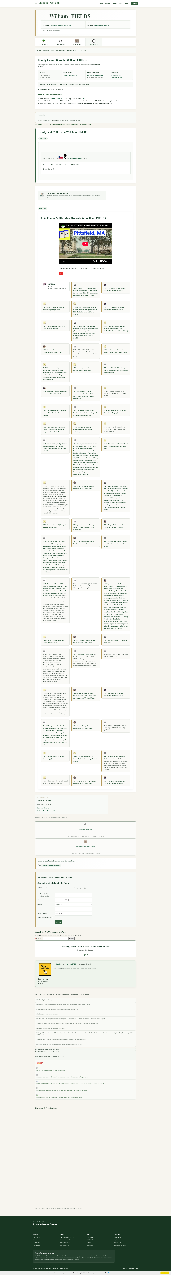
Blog (137, 1268)
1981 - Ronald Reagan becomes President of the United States (83, 727)
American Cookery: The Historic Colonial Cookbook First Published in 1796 (59, 1044)
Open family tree (116, 75)
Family (39, 50)
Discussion (83, 50)
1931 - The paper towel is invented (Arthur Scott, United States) (84, 369)
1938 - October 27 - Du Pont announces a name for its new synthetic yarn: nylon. (82, 429)
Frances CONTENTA (57, 99)
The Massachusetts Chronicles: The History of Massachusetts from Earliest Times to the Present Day (67, 1023)
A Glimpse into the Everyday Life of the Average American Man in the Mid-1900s (63, 124)
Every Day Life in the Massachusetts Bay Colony (51, 1028)
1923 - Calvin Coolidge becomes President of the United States (114, 308)
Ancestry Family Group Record (85, 846)
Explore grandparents (70, 75)
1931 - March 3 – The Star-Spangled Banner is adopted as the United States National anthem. (116, 370)
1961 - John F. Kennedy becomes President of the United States (83, 542)
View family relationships (95, 75)
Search (101, 3)
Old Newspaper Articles (67, 1237)
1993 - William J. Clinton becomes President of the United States (114, 782)
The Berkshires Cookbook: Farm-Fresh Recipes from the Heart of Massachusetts (61, 1039)
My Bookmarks (118, 1240)
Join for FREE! (71, 964)
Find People (36, 1237)
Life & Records (60, 50)
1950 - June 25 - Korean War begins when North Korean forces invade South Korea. (84, 527)
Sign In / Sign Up (119, 1242)
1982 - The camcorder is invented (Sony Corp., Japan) (53, 757)
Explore (107, 3)
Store (126, 3)
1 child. (84, 99)
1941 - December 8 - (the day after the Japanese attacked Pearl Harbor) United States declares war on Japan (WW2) (55, 447)
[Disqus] (85, 1132)
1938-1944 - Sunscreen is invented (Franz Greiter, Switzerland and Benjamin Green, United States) (54, 429)
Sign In (135, 3)
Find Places (36, 1240)
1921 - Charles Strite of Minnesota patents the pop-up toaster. (54, 308)
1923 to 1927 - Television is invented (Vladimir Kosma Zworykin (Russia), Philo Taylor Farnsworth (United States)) (85, 310)
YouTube (131, 1268)
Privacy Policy (64, 1268)
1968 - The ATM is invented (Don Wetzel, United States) (53, 641)
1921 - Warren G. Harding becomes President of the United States (115, 289)
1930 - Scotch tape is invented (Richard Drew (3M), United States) (115, 351)
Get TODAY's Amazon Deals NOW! (47, 1052)
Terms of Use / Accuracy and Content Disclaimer (45, 1268)
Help (120, 3)
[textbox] (55, 938)
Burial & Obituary (72, 50)
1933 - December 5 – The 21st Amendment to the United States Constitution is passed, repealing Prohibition (83, 395)
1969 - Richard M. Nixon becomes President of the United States (84, 641)
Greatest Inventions (66, 1240)
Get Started (90, 1237)
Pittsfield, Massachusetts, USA (60, 25)
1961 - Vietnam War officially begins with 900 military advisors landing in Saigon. (115, 543)
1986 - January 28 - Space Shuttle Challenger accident (114, 757)
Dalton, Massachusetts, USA (46, 811)
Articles (114, 3)
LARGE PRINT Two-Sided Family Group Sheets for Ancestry (85, 853)
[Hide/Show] (43, 138)
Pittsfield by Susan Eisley (44, 1000)
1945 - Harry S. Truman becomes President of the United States (83, 487)
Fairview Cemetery (43, 808)
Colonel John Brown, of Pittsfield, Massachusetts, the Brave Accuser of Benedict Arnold (63, 1004)
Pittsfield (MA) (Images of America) (47, 1014)
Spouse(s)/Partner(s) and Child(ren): (50, 94)
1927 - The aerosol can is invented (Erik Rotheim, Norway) (54, 327)
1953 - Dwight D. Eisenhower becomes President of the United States (116, 526)
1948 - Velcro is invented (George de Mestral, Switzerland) (54, 526)
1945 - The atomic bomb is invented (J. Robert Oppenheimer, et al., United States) (116, 446)
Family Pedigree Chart (85, 829)
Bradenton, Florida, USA (102, 25)
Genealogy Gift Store (120, 1245)
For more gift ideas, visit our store (47, 1049)
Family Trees (36, 1245)
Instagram (124, 1268)
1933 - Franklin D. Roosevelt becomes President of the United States (55, 392)
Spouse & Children (48, 50)
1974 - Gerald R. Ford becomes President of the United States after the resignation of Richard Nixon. (84, 695)
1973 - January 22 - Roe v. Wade (83, 654)
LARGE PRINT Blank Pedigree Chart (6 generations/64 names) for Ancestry (85, 836)
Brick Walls (90, 1240)
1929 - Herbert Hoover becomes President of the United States (53, 351)
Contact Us (90, 1245)
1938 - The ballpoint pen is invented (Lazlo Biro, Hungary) (115, 411)
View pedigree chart (117, 77)
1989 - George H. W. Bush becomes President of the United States (84, 782)
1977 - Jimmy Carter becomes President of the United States (113, 694)
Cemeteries (36, 1242)
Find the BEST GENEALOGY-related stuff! (49, 1056)
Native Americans (65, 1242)
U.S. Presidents (64, 1245)
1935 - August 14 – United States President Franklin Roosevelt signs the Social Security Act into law (85, 412)
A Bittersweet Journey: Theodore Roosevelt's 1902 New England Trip (57, 1009)
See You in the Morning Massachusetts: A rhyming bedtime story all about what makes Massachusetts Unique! (70, 1019)
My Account (117, 1237)
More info (111, 1273)
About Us (90, 1242)
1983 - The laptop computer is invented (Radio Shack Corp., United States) (85, 758)
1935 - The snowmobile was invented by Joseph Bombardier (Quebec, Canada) (54, 412)
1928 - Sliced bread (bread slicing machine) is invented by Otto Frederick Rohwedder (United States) (116, 328)
